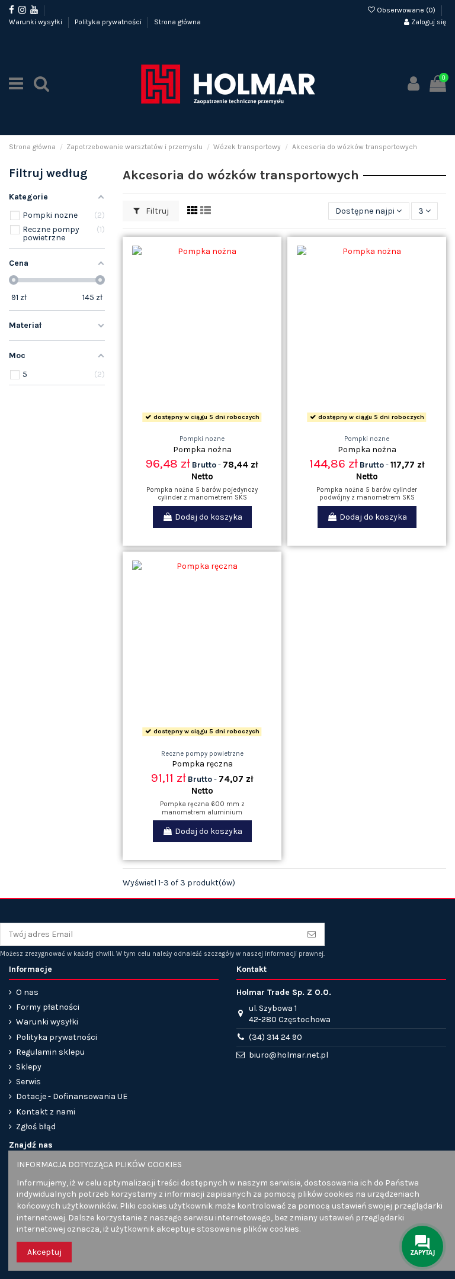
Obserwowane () (406, 10)
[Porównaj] (202, 422)
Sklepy (28, 1067)
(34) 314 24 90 (275, 1037)
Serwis (28, 1082)
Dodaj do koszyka (208, 517)
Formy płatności (47, 1007)
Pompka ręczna (202, 764)
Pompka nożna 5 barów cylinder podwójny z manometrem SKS (366, 493)
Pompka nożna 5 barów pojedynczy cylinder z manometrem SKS (202, 493)
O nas (27, 992)
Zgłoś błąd (36, 1127)
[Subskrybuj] (311, 934)
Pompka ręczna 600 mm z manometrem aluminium (202, 808)
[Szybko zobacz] (218, 422)
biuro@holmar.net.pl (288, 1055)
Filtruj (156, 211)
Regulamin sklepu (50, 1052)
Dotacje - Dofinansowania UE (71, 1096)
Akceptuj (44, 1252)
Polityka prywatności (109, 22)
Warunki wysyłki (36, 22)
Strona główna (177, 22)
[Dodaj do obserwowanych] (185, 422)
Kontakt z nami (45, 1112)
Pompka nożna (202, 449)
